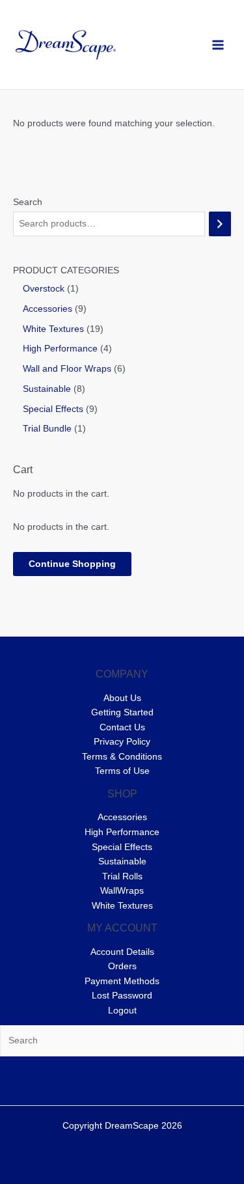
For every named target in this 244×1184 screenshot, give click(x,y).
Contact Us (122, 727)
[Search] (220, 224)
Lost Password (122, 995)
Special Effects (122, 847)
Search (27, 202)
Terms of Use (122, 771)
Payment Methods (122, 981)
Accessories (122, 817)
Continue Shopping (72, 564)
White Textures (122, 906)
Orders (122, 966)
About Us (122, 698)
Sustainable (122, 861)
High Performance (122, 832)
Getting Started (122, 712)
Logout (122, 1010)
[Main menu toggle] (218, 44)
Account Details (122, 952)
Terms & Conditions (122, 757)
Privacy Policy (122, 742)
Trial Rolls (122, 876)
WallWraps (122, 891)
